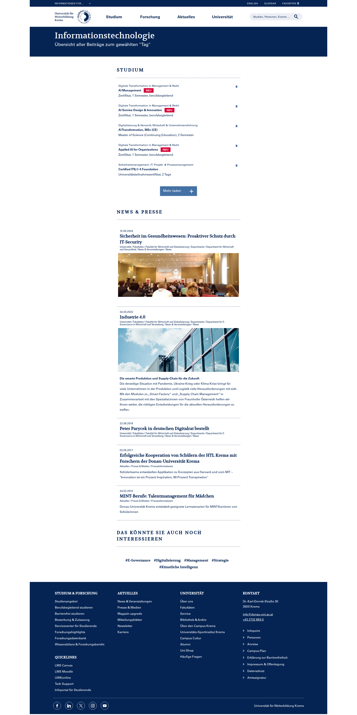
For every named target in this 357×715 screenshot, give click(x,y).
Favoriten (287, 4)
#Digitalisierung (167, 560)
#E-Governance (138, 560)
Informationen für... (69, 3)
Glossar (268, 4)
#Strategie (220, 560)
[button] (236, 86)
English (252, 3)
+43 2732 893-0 (253, 619)
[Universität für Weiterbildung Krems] (75, 16)
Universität (222, 16)
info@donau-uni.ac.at (258, 614)
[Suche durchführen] (296, 16)
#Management (196, 560)
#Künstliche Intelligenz (178, 567)
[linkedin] (69, 706)
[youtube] (105, 706)
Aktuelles (186, 16)
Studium (114, 16)
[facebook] (57, 706)
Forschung (150, 16)
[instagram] (93, 706)
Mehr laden (172, 190)
